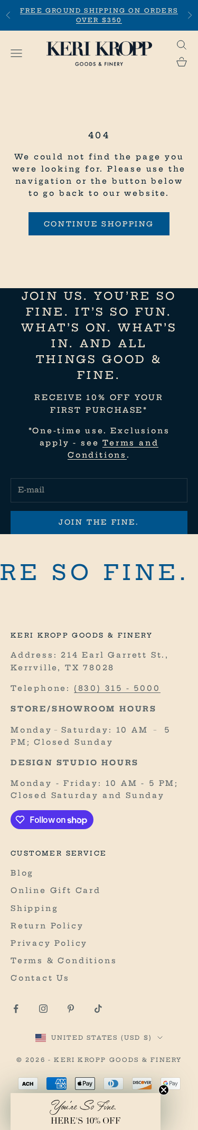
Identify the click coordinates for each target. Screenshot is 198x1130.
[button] (86, 1111)
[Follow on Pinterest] (70, 1008)
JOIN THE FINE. (99, 522)
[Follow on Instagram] (43, 1008)
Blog (22, 873)
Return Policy (47, 925)
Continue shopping (99, 224)
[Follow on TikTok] (98, 1008)
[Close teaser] (163, 1090)
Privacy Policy (49, 943)
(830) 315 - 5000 (117, 688)
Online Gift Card (56, 890)
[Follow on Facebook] (16, 1008)
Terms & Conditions (64, 960)
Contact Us (40, 978)
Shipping (34, 908)
